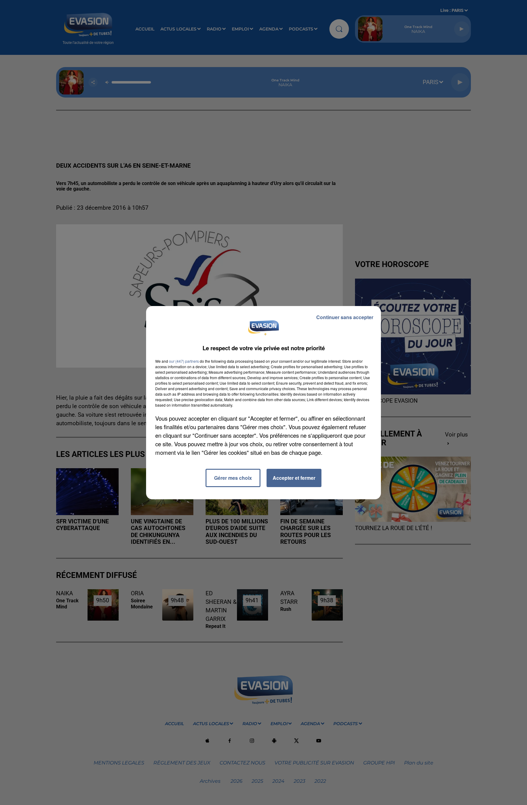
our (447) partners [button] (184, 361)
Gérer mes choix (233, 477)
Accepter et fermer (294, 477)
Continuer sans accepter (344, 317)
